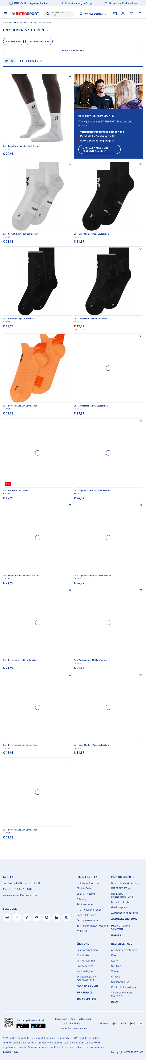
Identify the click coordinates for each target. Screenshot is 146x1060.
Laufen (115, 960)
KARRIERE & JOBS (87, 985)
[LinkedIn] (56, 917)
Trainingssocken (39, 41)
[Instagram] (7, 917)
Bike (113, 955)
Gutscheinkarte (120, 902)
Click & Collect (85, 888)
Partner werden (85, 960)
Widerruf (81, 930)
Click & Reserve (85, 893)
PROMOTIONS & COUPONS (120, 927)
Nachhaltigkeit (85, 971)
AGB (73, 1018)
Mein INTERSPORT (122, 876)
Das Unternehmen (87, 949)
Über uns (82, 943)
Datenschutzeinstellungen (73, 1028)
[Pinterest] (47, 917)
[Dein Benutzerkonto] (123, 13)
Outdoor (116, 965)
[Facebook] (17, 917)
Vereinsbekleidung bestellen (122, 994)
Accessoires (23, 22)
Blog (114, 1001)
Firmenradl (84, 992)
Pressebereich (85, 965)
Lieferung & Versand (88, 883)
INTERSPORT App (121, 888)
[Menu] (5, 13)
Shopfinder (82, 955)
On (7, 61)
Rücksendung (84, 904)
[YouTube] (37, 917)
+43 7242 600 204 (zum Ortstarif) (21, 883)
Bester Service (121, 943)
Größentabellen (120, 981)
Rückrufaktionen (86, 914)
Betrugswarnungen (87, 920)
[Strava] (66, 917)
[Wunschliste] (131, 13)
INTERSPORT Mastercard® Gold (122, 895)
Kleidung (7, 22)
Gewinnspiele (119, 907)
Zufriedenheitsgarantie (124, 912)
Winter (115, 971)
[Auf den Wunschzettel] (70, 76)
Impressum (61, 1018)
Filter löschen (29, 61)
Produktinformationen (124, 987)
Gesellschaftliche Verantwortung (86, 978)
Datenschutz (85, 1018)
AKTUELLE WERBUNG (124, 918)
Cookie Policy (73, 1023)
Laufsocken (13, 41)
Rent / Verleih (86, 999)
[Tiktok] (27, 917)
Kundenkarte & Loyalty (124, 883)
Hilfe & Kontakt (87, 876)
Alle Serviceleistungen (124, 949)
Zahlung (81, 898)
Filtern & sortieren (73, 50)
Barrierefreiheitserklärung (92, 925)
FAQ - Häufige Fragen (89, 909)
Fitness (115, 976)
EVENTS (116, 935)
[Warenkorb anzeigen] (140, 13)
